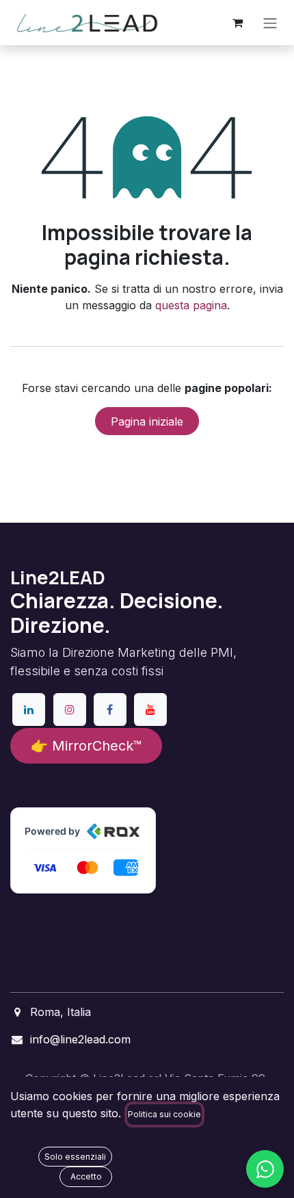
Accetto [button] (86, 1176)
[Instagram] (69, 709)
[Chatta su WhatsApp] (265, 1169)
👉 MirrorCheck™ (86, 746)
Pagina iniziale (147, 421)
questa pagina (191, 305)
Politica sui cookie (164, 1114)
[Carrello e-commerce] (237, 22)
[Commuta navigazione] (270, 22)
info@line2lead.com (80, 1039)
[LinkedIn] (28, 709)
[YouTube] (150, 709)
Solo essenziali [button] (75, 1156)
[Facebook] (110, 709)
